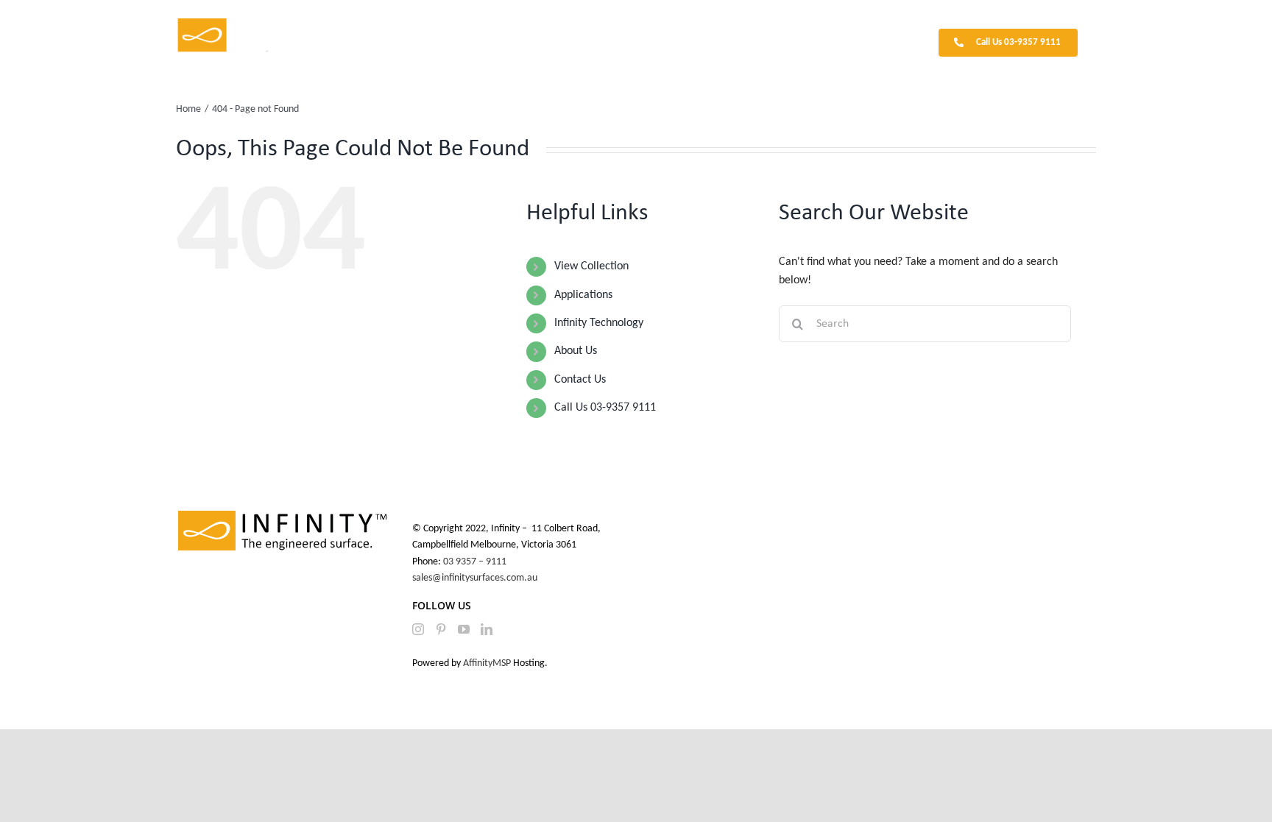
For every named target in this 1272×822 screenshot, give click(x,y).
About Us (575, 351)
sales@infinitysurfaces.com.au (474, 578)
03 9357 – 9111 (476, 561)
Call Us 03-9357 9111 (605, 408)
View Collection (591, 266)
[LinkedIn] (486, 629)
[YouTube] (464, 629)
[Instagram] (418, 629)
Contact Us (580, 380)
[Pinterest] (441, 629)
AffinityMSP (487, 663)
